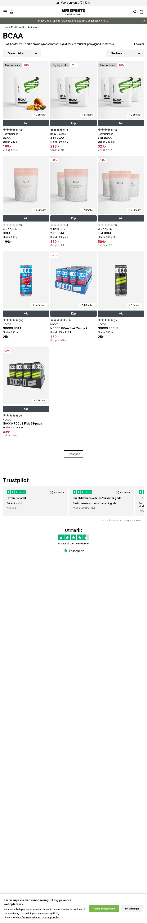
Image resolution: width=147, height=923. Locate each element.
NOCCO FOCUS (108, 328)
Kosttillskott (17, 27)
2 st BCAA (57, 138)
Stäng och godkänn (104, 908)
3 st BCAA (105, 138)
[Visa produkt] (10, 129)
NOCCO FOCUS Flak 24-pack (22, 423)
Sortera (116, 53)
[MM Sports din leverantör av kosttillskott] (73, 11)
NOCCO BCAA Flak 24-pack (68, 328)
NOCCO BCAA (12, 328)
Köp (26, 123)
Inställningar (132, 908)
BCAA (7, 138)
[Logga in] (11, 12)
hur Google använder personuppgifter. (38, 917)
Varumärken (16, 53)
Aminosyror (34, 27)
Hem (5, 27)
